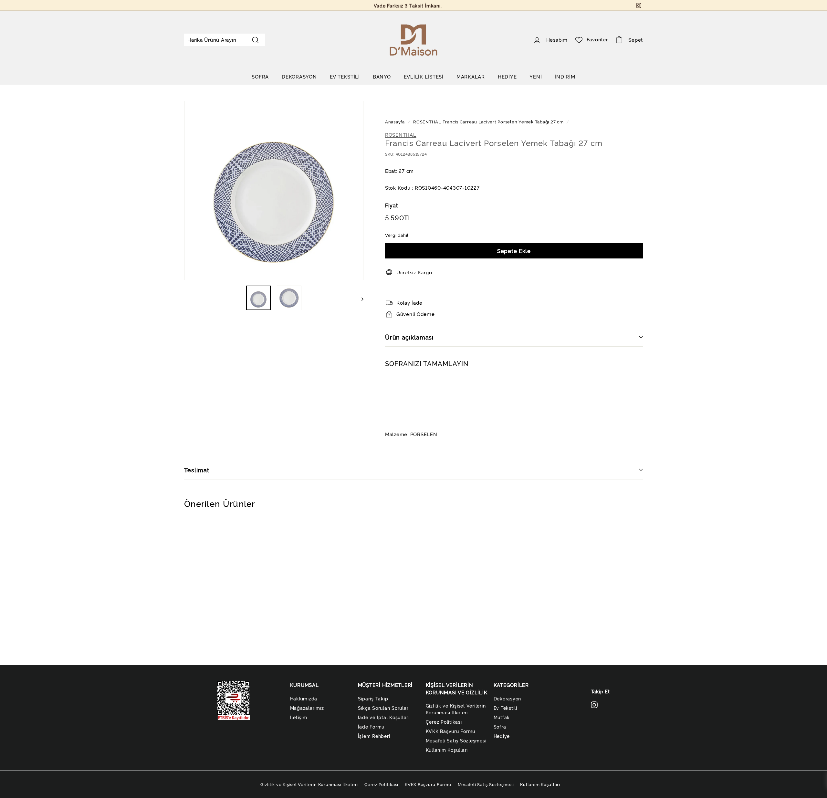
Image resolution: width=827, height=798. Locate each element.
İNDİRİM (565, 76)
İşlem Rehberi (374, 736)
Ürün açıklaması (409, 337)
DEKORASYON (299, 76)
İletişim (298, 717)
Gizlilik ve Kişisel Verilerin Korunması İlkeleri (456, 708)
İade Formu (371, 726)
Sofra (500, 726)
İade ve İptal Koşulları (384, 717)
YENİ (535, 76)
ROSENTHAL (427, 121)
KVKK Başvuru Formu (451, 731)
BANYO (382, 76)
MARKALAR (470, 76)
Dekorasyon (507, 698)
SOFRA (260, 76)
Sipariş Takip (373, 698)
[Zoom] (273, 190)
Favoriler (597, 39)
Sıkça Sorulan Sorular (383, 708)
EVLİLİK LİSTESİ (424, 76)
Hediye (502, 736)
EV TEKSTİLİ (345, 76)
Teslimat (196, 470)
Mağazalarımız (307, 708)
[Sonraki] (359, 298)
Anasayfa (395, 121)
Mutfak (502, 717)
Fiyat (391, 205)
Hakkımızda (304, 698)
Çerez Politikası (444, 722)
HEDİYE (507, 76)
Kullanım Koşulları (447, 750)
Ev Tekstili (505, 708)
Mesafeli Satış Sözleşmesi (456, 740)
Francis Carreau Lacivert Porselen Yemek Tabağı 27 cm (503, 121)
